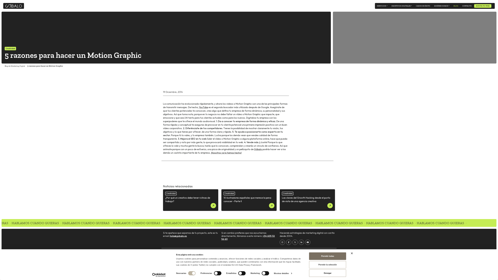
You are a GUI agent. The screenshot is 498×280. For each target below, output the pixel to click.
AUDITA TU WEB (483, 6)
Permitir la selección (327, 265)
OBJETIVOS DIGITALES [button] (401, 6)
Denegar (327, 273)
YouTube (203, 107)
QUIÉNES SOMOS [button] (441, 6)
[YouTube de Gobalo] (307, 242)
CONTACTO (467, 6)
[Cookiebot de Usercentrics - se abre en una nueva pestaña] (159, 275)
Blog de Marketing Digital (15, 66)
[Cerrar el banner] (352, 253)
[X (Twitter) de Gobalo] (295, 242)
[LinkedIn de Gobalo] (301, 242)
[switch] (217, 273)
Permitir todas (327, 256)
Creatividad (10, 48)
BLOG (456, 6)
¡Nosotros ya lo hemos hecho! (226, 152)
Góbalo (258, 149)
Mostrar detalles (281, 273)
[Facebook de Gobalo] (288, 242)
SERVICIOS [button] (381, 6)
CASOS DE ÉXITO (423, 6)
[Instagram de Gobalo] (282, 242)
